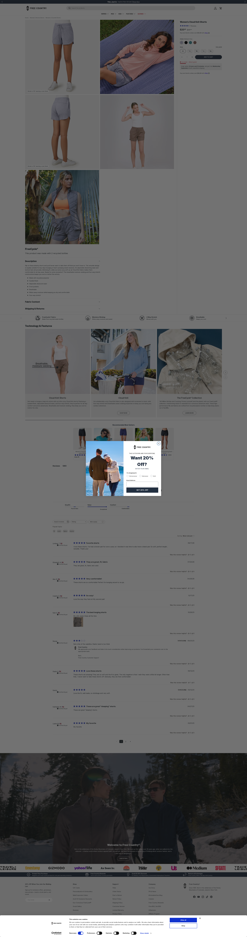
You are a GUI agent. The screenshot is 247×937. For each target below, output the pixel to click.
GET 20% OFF (142, 490)
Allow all (183, 920)
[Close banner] (200, 918)
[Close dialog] (158, 443)
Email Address (130, 480)
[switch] (99, 933)
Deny (183, 926)
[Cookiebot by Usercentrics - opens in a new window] (56, 933)
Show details (144, 933)
